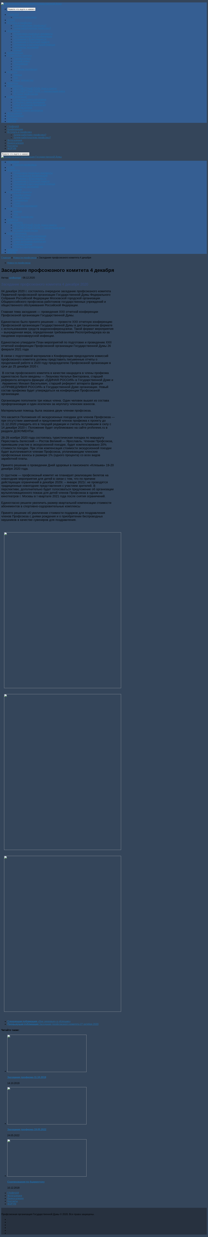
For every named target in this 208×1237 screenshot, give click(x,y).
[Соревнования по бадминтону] (46, 1175)
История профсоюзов (25, 94)
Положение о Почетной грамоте (31, 42)
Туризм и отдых (22, 58)
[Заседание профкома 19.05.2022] (46, 1123)
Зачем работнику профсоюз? (29, 25)
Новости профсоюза (25, 17)
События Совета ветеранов (29, 102)
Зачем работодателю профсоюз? (32, 28)
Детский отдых (21, 61)
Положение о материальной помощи (34, 44)
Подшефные (20, 64)
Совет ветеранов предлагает (29, 105)
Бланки (17, 50)
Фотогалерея (14, 113)
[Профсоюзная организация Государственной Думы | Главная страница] (31, 3)
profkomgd (15, 277)
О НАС (11, 20)
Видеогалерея (15, 116)
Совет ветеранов (17, 96)
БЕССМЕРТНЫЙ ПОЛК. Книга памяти (35, 88)
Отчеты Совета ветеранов (28, 110)
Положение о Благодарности (29, 39)
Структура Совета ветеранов (29, 99)
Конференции (15, 53)
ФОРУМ (11, 121)
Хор (15, 77)
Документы (13, 31)
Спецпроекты (15, 85)
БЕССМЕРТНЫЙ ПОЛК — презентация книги (39, 91)
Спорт (16, 66)
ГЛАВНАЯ (13, 14)
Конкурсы (12, 83)
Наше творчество (23, 80)
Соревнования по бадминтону (26, 1182)
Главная (6, 257)
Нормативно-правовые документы (33, 33)
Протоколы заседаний (26, 47)
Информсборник (22, 107)
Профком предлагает (25, 69)
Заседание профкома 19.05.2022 (26, 1129)
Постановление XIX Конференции (32, 36)
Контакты (12, 118)
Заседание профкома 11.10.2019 (26, 1077)
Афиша (17, 75)
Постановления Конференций (30, 175)
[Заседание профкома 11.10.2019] (46, 1071)
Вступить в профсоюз (19, 22)
